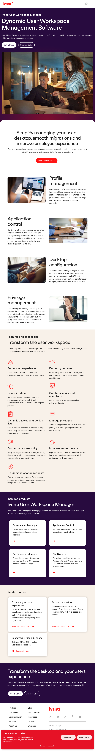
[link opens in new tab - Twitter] (50, 717)
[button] (91, 4)
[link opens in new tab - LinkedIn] (58, 717)
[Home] (8, 4)
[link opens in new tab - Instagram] (65, 717)
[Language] (85, 3)
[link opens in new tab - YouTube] (80, 717)
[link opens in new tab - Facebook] (72, 717)
